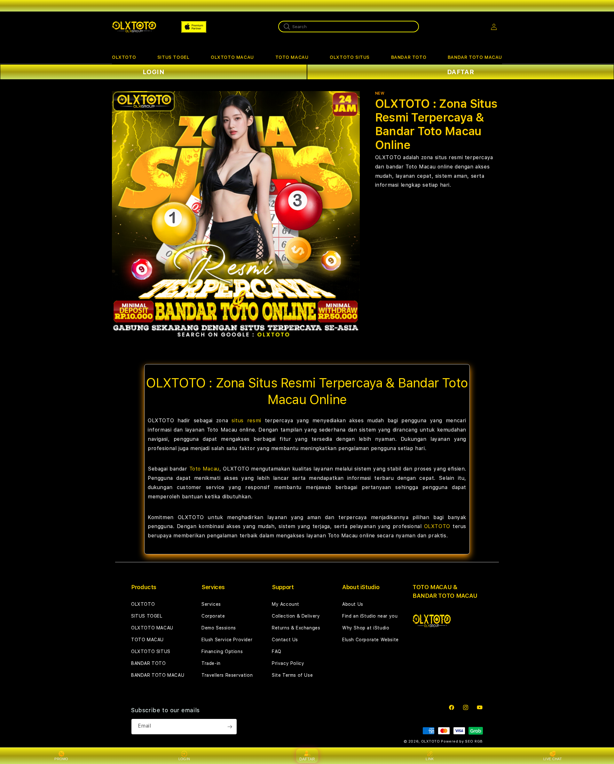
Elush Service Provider (226, 639)
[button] (124, 57)
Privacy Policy (288, 663)
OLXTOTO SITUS (350, 57)
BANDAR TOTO (409, 57)
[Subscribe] (230, 727)
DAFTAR (460, 72)
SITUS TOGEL (173, 57)
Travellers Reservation (227, 675)
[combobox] (348, 26)
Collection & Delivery (296, 616)
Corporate (213, 616)
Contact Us (285, 639)
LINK (430, 759)
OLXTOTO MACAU (232, 57)
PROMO (61, 759)
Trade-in (211, 663)
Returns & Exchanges (296, 627)
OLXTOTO (124, 57)
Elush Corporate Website (370, 639)
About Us (352, 604)
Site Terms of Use (292, 675)
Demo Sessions (218, 627)
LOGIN (154, 72)
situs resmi (246, 420)
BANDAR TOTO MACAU (475, 57)
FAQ (276, 651)
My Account (285, 604)
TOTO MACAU (292, 57)
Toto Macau (204, 469)
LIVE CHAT (552, 759)
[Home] (134, 27)
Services (211, 604)
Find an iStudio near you (370, 616)
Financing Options (222, 651)
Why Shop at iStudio (365, 627)
